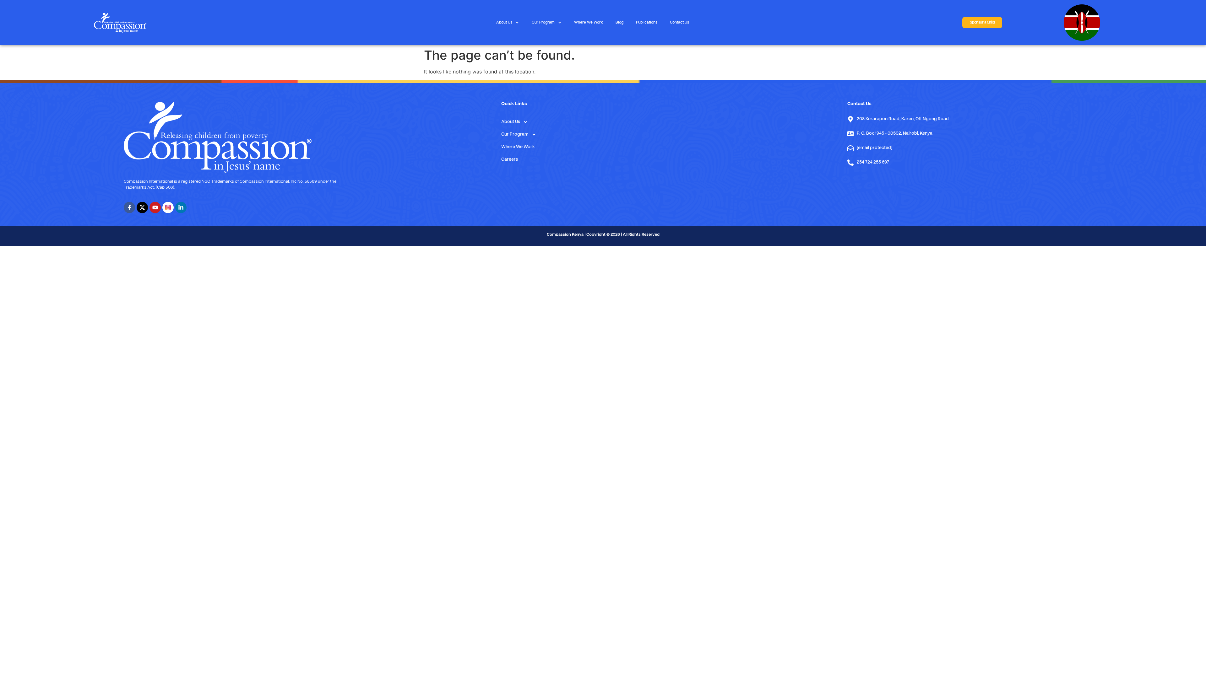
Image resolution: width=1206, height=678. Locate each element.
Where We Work (588, 22)
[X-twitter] (142, 207)
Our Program (543, 22)
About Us (504, 22)
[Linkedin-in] (181, 207)
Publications (646, 22)
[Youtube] (155, 207)
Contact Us (679, 22)
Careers (509, 160)
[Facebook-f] (129, 207)
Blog (619, 22)
